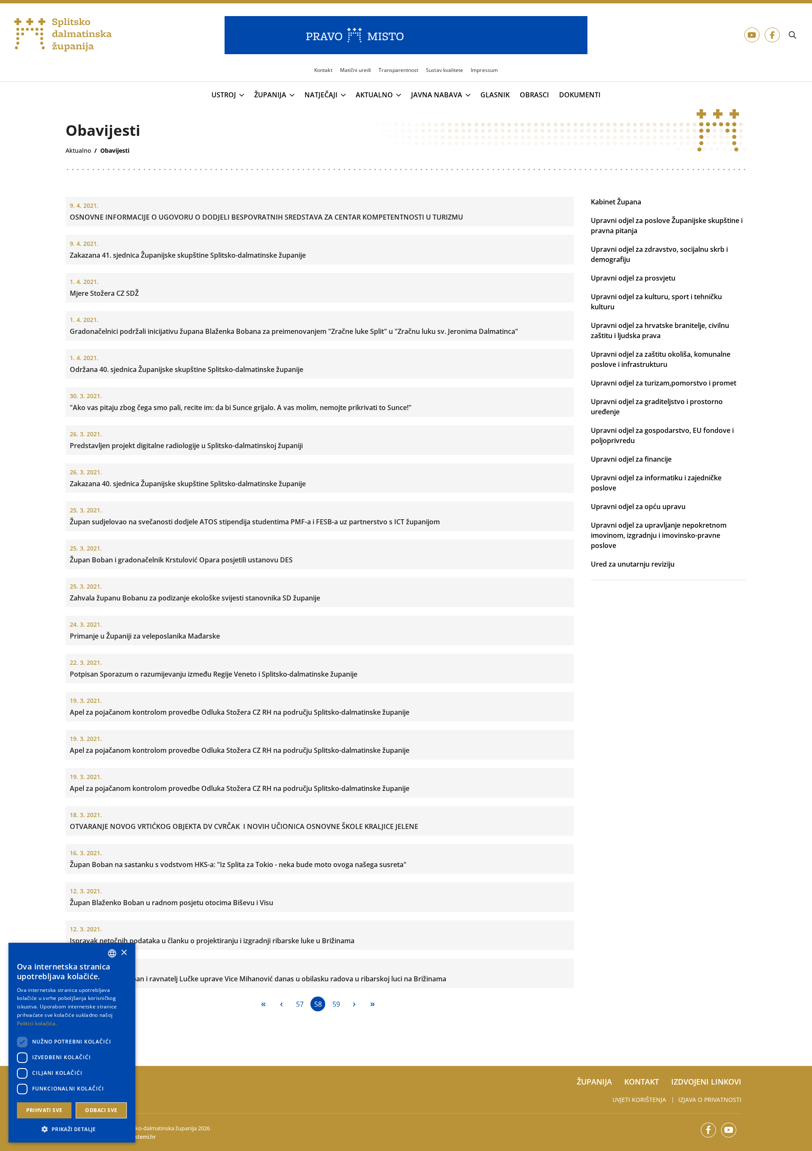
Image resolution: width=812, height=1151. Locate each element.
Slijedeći (354, 1004)
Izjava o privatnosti (709, 1100)
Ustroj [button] (223, 95)
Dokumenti (580, 95)
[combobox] (112, 953)
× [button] (124, 953)
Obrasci (534, 95)
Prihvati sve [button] (44, 1110)
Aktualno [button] (374, 95)
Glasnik (495, 95)
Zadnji (372, 1004)
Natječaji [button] (320, 95)
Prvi (263, 1004)
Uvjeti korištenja (639, 1100)
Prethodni (281, 1004)
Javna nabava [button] (436, 95)
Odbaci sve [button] (101, 1110)
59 (336, 1004)
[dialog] (71, 1043)
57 (300, 1004)
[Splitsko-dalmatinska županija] (63, 35)
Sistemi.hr (143, 1136)
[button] (72, 1129)
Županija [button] (270, 95)
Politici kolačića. (37, 1023)
